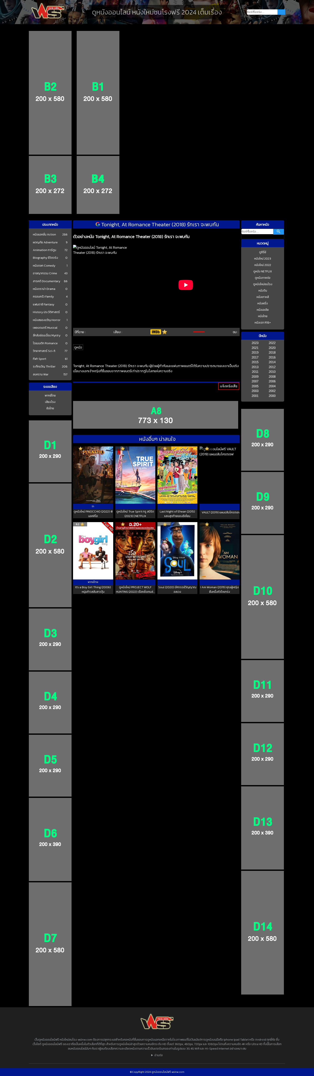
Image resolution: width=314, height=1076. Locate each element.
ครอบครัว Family (43, 297)
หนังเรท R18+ (263, 322)
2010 (272, 371)
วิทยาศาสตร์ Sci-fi (44, 351)
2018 (272, 352)
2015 (255, 362)
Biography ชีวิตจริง (45, 258)
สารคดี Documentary (46, 281)
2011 (255, 371)
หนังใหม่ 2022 (262, 265)
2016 (272, 357)
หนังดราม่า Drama (44, 289)
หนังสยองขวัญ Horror (46, 320)
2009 (255, 376)
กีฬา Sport (39, 359)
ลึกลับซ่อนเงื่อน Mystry (46, 335)
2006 (272, 381)
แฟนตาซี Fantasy (43, 304)
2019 (255, 352)
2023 (255, 343)
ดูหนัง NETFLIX (262, 271)
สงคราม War (40, 374)
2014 (272, 362)
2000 (272, 396)
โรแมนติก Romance (45, 343)
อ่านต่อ (158, 1055)
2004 (272, 386)
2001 (255, 396)
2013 (255, 367)
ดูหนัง (78, 347)
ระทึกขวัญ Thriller (44, 366)
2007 (255, 381)
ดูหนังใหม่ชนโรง (262, 284)
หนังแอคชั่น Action (44, 234)
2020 (272, 348)
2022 (272, 343)
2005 (255, 386)
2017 (255, 357)
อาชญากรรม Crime (45, 273)
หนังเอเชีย (263, 310)
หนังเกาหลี (263, 297)
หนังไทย (262, 316)
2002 (272, 391)
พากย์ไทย (50, 395)
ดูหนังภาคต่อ (262, 278)
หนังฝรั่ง (262, 303)
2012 (272, 367)
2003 (255, 391)
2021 (255, 348)
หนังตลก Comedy (44, 266)
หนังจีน (262, 290)
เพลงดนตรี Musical (45, 328)
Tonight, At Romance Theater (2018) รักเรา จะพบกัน (159, 224)
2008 (272, 376)
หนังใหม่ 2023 (262, 258)
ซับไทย (50, 408)
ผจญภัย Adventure (45, 242)
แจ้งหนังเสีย (228, 386)
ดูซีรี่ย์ (262, 252)
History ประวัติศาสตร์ (46, 312)
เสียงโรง (50, 402)
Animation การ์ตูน (44, 250)
